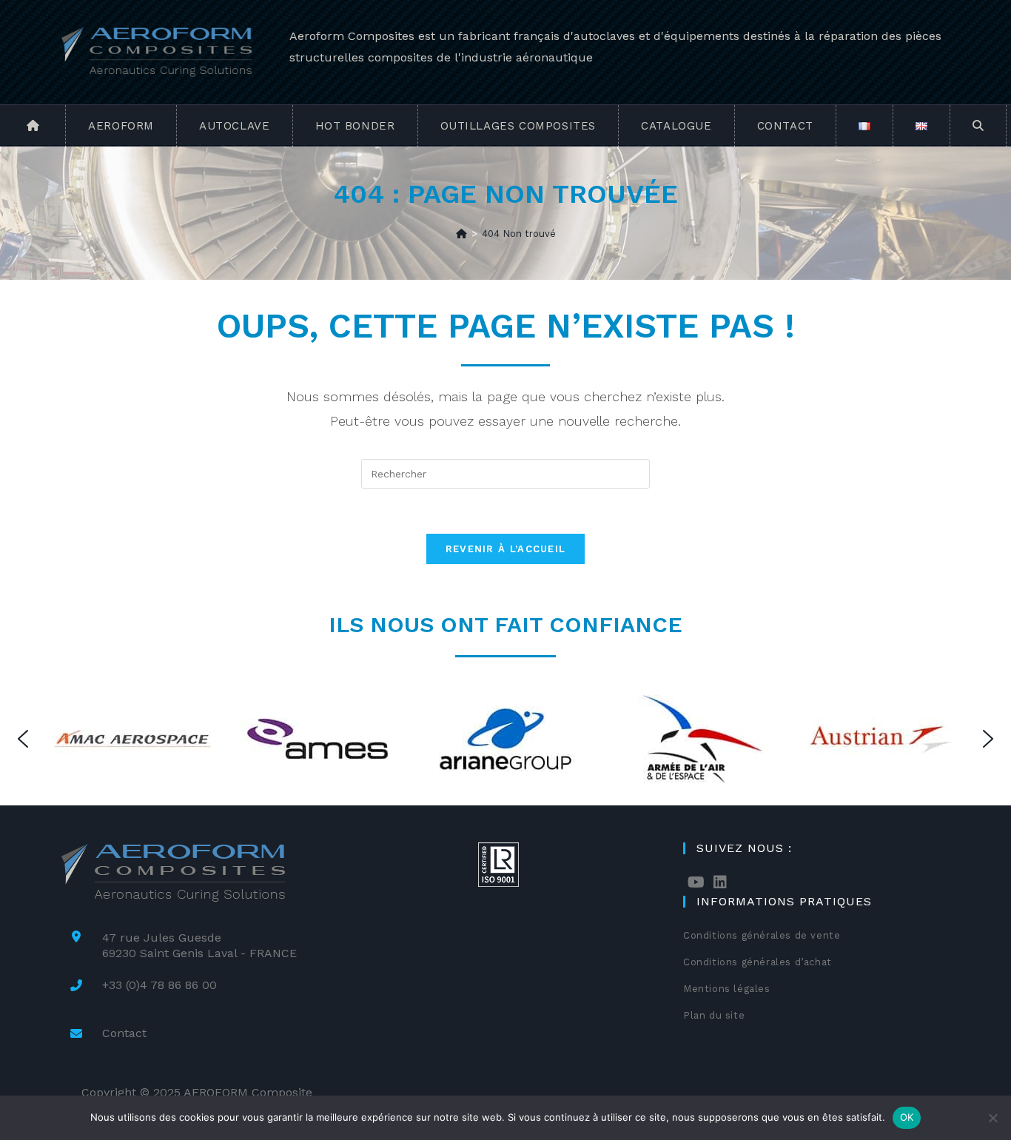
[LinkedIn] (720, 882)
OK (907, 1117)
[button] (23, 739)
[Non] (992, 1117)
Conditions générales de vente (761, 935)
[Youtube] (696, 882)
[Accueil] (461, 233)
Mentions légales (726, 988)
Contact (124, 1033)
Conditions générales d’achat (757, 962)
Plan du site (714, 1015)
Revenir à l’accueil (506, 548)
